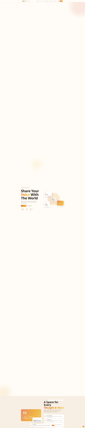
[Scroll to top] (83, 426)
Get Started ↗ (23, 205)
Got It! (53, 425)
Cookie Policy (46, 425)
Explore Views (29, 205)
